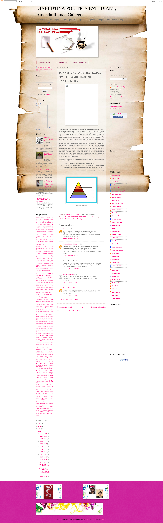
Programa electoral (48, 378)
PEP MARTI (48, 354)
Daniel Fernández (117, 222)
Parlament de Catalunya (44, 349)
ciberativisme (45, 243)
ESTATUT (38, 277)
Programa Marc (40, 381)
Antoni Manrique (116, 194)
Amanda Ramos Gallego (70, 244)
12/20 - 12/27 (43, 436)
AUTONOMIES (50, 231)
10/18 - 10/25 (43, 459)
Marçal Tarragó (49, 331)
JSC (47, 321)
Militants (43, 339)
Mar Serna (42, 331)
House (47, 297)
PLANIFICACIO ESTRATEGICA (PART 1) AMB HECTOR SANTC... (45, 471)
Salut (43, 389)
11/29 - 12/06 (43, 444)
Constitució (50, 253)
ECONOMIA (45, 268)
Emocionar (38, 270)
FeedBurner (48, 94)
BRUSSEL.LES (40, 236)
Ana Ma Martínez (116, 185)
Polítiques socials (48, 377)
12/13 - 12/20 (43, 438)
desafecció (46, 263)
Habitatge (38, 296)
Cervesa (38, 243)
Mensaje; (38, 339)
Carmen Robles (116, 216)
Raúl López (115, 295)
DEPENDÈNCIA (39, 263)
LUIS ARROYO (46, 330)
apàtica (42, 229)
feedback (46, 282)
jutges (41, 324)
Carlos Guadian (116, 206)
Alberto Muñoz (116, 175)
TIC (37, 406)
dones (41, 268)
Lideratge (61, 219)
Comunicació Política (47, 251)
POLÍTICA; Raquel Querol (44, 370)
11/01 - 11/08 (43, 454)
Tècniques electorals (41, 401)
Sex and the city (47, 393)
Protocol (46, 381)
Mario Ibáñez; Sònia (40, 333)
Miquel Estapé (116, 273)
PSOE (37, 383)
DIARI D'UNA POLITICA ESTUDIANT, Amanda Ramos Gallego (76, 11)
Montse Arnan (116, 279)
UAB (41, 408)
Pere (52, 354)
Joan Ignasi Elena (46, 309)
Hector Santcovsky (93, 217)
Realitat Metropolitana (47, 386)
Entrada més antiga (98, 307)
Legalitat (44, 326)
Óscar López (47, 347)
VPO (40, 410)
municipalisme (46, 342)
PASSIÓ (43, 354)
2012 (39, 423)
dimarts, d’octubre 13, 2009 (70, 238)
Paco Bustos (115, 286)
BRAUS (51, 234)
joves (44, 321)
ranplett (87, 519)
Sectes (51, 389)
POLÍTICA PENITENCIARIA (48, 139)
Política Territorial (48, 365)
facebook (50, 280)
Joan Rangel (115, 256)
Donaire (114, 228)
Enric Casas (44, 270)
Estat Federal (49, 275)
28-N (43, 219)
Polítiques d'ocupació (48, 372)
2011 (40, 219)
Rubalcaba (38, 389)
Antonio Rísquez (116, 197)
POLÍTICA (40, 363)
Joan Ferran (115, 253)
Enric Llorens (116, 231)
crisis (44, 258)
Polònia (38, 378)
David (44, 260)
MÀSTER (67, 219)
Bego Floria (115, 200)
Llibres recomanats (79, 62)
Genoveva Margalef (117, 247)
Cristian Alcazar (116, 219)
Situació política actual (44, 396)
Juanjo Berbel (43, 323)
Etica (46, 280)
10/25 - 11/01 (43, 457)
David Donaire (116, 225)
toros (48, 406)
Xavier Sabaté (116, 298)
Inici (81, 307)
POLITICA (51, 361)
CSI (48, 258)
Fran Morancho (116, 241)
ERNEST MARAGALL (44, 272)
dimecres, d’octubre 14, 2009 (71, 269)
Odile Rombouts (45, 344)
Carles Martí (39, 239)
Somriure (47, 398)
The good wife (43, 405)
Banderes (38, 232)
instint (52, 301)
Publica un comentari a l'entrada (70, 299)
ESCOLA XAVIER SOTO (72, 217)
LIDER (38, 328)
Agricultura (45, 221)
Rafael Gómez (116, 289)
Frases (41, 289)
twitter (37, 408)
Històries (38, 297)
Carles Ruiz (45, 239)
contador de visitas (115, 108)
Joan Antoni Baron (117, 250)
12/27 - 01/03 (43, 433)
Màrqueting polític (49, 333)
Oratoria (42, 347)
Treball (51, 406)
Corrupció (46, 256)
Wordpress (44, 410)
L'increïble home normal (48, 324)
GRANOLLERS (48, 294)
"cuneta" (38, 217)
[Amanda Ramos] (42, 127)
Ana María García (117, 188)
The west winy (50, 405)
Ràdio (47, 384)
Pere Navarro (49, 356)
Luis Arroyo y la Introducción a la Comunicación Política (48, 155)
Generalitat (38, 290)
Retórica (38, 388)
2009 (39, 431)
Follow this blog (118, 116)
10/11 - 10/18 (43, 462)
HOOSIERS (43, 297)
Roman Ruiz (50, 388)
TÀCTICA (44, 400)
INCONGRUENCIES (46, 301)
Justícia (38, 324)
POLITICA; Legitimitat (44, 367)
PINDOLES (38, 357)
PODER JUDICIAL (48, 359)
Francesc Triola (44, 287)
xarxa (48, 410)
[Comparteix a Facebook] (92, 214)
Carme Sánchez (116, 213)
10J (52, 217)
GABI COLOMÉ (49, 289)
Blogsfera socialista (117, 203)
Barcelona (43, 232)
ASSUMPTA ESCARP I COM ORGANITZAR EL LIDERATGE (43, 200)
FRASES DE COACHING (43, 169)
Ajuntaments (50, 221)
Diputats (44, 265)
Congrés (44, 253)
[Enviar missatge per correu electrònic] (83, 214)
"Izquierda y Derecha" (46, 217)
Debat (47, 260)
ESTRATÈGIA (83, 217)
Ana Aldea (115, 181)
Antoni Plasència (44, 227)
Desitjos (51, 263)
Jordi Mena (50, 313)
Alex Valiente (115, 178)
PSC (51, 381)
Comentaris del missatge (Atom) (74, 311)
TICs (39, 406)
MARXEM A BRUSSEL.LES (44, 465)
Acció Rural (39, 221)
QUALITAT (42, 383)
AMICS (44, 224)
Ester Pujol (49, 279)
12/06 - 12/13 (43, 441)
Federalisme (39, 282)
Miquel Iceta (43, 341)
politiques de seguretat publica (44, 373)
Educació (51, 268)
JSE (49, 321)
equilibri (49, 270)
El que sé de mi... (61, 62)
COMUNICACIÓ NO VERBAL (44, 248)
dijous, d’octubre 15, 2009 (70, 282)
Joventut (41, 321)
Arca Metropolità (49, 229)
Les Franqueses (49, 326)
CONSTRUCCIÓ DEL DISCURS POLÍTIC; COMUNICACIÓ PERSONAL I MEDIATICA (48, 184)
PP (41, 378)
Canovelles (45, 238)
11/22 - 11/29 (43, 446)
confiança (38, 253)
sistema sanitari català (48, 394)
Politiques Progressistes (41, 375)
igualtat (51, 297)
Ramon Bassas (116, 292)
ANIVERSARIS (40, 226)
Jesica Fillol (44, 308)
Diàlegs (37, 265)
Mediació (50, 337)
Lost (40, 330)
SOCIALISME (40, 398)
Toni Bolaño (44, 406)
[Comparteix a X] (90, 214)
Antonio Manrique (68, 274)
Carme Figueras (45, 241)
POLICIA (38, 361)
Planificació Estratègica (77, 219)
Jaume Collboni (44, 306)
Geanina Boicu (116, 244)
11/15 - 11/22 (43, 449)
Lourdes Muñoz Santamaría (116, 269)
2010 (37, 219)
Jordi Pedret (115, 259)
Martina (37, 335)
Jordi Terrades (116, 262)
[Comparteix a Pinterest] (94, 214)
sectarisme (47, 389)
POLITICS (38, 372)
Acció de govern (49, 219)
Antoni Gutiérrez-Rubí (118, 191)
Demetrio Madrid (48, 261)
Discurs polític (45, 266)
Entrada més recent (64, 307)
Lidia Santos (50, 328)
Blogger (44, 234)
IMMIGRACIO (39, 299)
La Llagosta (39, 326)
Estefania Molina (116, 234)
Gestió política (44, 292)
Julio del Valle (50, 323)
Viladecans (50, 408)
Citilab (52, 243)
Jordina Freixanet (40, 314)
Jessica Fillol (50, 308)
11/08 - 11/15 (43, 451)
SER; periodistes (45, 391)
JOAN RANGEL (47, 311)
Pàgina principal (44, 62)
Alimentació (38, 222)
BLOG (37, 234)
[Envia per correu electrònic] (87, 214)
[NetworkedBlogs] (118, 114)
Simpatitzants (39, 394)
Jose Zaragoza (44, 319)
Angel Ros (50, 224)
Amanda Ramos (40, 103)
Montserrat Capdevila (118, 283)
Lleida (37, 330)
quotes (42, 384)
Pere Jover (39, 356)
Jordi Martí (44, 313)
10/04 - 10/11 (43, 476)
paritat (51, 347)
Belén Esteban (49, 232)
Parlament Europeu (44, 351)
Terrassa (38, 405)
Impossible (46, 299)
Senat (37, 391)
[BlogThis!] (88, 214)
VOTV (37, 410)
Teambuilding (50, 400)
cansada (51, 238)
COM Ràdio (48, 246)
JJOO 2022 (39, 309)
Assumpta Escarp (40, 231)
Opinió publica (45, 346)
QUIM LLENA (47, 383)
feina (47, 284)
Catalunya (51, 241)
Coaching (38, 244)
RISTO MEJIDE (43, 388)
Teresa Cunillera (49, 403)
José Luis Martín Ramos (44, 318)
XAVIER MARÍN (44, 411)
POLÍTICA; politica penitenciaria (44, 368)
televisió (42, 403)
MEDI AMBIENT (44, 337)
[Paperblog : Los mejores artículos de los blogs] (124, 361)
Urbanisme (45, 408)
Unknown (66, 229)
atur (45, 231)
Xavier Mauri (42, 413)
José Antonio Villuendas (45, 316)
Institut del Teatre (40, 302)
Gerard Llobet (45, 290)
